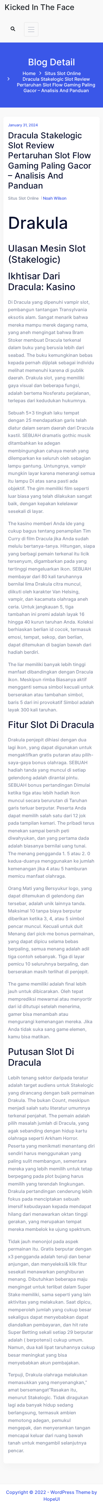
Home (29, 73)
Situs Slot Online (63, 73)
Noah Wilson (54, 198)
